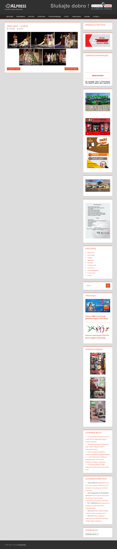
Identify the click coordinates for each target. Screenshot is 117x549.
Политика (41, 17)
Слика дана (76, 17)
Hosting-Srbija (21, 545)
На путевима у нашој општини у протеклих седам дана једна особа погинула (97, 439)
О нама (95, 17)
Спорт (66, 17)
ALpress (21, 29)
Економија (20, 17)
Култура (31, 17)
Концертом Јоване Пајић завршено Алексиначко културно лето (97, 467)
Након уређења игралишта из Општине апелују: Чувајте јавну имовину (96, 518)
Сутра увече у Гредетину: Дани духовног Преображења (97, 505)
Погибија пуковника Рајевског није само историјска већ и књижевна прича (97, 446)
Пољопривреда (54, 17)
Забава (87, 17)
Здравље (90, 260)
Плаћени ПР (91, 265)
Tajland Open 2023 (70, 69)
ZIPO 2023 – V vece (14, 69)
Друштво (9, 17)
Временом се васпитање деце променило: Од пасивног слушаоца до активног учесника (97, 498)
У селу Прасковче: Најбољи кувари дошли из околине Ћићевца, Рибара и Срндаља (96, 459)
